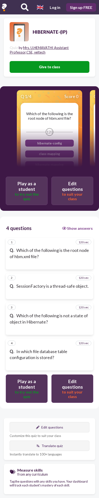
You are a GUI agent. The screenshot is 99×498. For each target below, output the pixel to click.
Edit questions (52, 427)
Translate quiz (52, 446)
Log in (55, 7)
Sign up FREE (81, 7)
